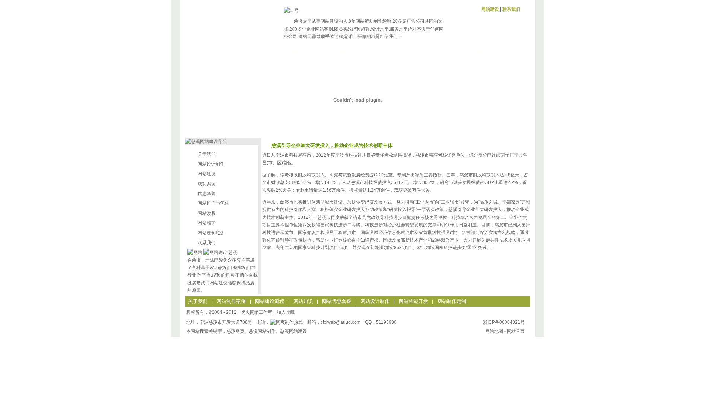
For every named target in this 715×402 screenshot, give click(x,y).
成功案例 (254, 51)
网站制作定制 (451, 301)
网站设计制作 (211, 164)
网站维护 (207, 223)
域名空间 (391, 51)
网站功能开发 (413, 301)
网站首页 (208, 51)
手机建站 (437, 51)
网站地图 (494, 331)
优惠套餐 (345, 51)
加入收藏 (286, 312)
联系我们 (511, 9)
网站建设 (490, 9)
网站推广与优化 (490, 51)
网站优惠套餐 (336, 301)
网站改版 (207, 213)
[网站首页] (224, 21)
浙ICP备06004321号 (504, 322)
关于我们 (207, 154)
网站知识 (303, 301)
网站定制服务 (211, 233)
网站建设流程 (269, 301)
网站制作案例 (231, 301)
